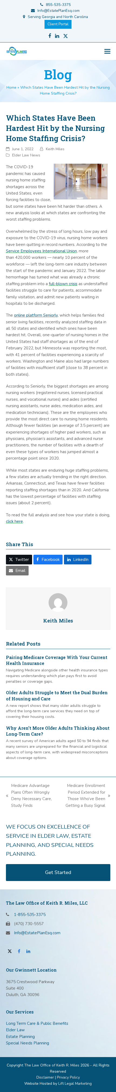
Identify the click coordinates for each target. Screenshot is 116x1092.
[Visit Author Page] (58, 602)
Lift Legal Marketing (75, 1083)
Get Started (58, 872)
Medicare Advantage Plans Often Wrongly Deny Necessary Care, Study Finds (29, 795)
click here (14, 521)
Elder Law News (26, 155)
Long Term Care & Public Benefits (37, 1023)
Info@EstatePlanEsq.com (58, 10)
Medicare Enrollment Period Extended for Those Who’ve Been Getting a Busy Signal (82, 795)
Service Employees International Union (41, 251)
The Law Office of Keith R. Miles (51, 1065)
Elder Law (15, 1030)
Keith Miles (55, 149)
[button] (107, 51)
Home (11, 87)
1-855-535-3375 (30, 914)
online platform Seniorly (36, 315)
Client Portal (58, 24)
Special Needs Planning (27, 1043)
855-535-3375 (58, 4)
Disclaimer (45, 1077)
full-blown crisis (63, 284)
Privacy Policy (68, 1077)
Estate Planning (20, 1036)
